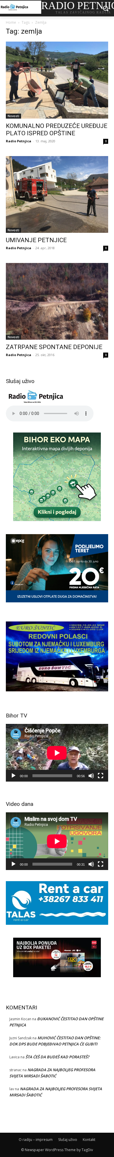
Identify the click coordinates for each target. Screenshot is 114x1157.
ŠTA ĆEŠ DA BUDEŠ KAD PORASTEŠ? (57, 1056)
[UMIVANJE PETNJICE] (57, 194)
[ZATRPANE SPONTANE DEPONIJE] (57, 301)
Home (11, 22)
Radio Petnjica (18, 141)
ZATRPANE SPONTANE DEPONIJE (54, 347)
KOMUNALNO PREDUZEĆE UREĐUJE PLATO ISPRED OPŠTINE (56, 129)
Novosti (13, 116)
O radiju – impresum (36, 1139)
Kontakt (89, 1139)
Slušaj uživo (67, 1139)
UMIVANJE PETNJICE (36, 240)
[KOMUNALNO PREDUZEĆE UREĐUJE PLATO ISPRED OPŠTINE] (57, 80)
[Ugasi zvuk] (91, 776)
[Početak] (13, 776)
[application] (57, 753)
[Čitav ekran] (100, 776)
